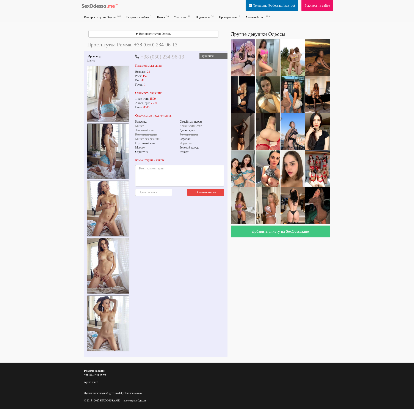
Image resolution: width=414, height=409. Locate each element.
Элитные (182, 17)
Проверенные (229, 17)
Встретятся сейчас (139, 17)
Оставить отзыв (206, 192)
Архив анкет (91, 382)
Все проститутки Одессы (102, 17)
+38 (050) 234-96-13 (162, 57)
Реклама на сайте (317, 5)
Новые (163, 17)
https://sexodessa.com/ (130, 393)
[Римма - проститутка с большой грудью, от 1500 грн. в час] (108, 93)
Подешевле (205, 17)
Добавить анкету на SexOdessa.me (280, 231)
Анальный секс (257, 17)
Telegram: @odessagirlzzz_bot (273, 5)
